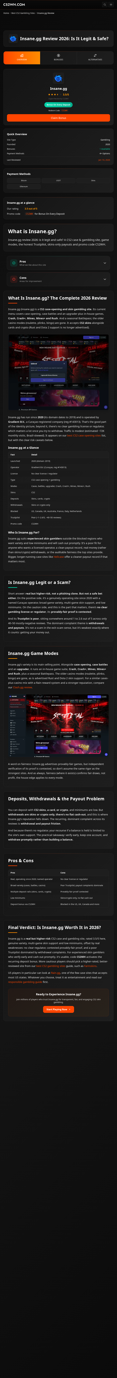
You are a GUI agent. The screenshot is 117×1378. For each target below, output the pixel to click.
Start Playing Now (57, 1009)
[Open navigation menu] (111, 4)
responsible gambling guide (25, 982)
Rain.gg (55, 972)
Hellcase (59, 556)
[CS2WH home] (14, 4)
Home (6, 13)
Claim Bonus (58, 118)
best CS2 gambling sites (50, 966)
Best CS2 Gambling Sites (23, 13)
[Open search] (104, 4)
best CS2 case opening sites (84, 435)
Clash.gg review (22, 687)
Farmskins (90, 966)
